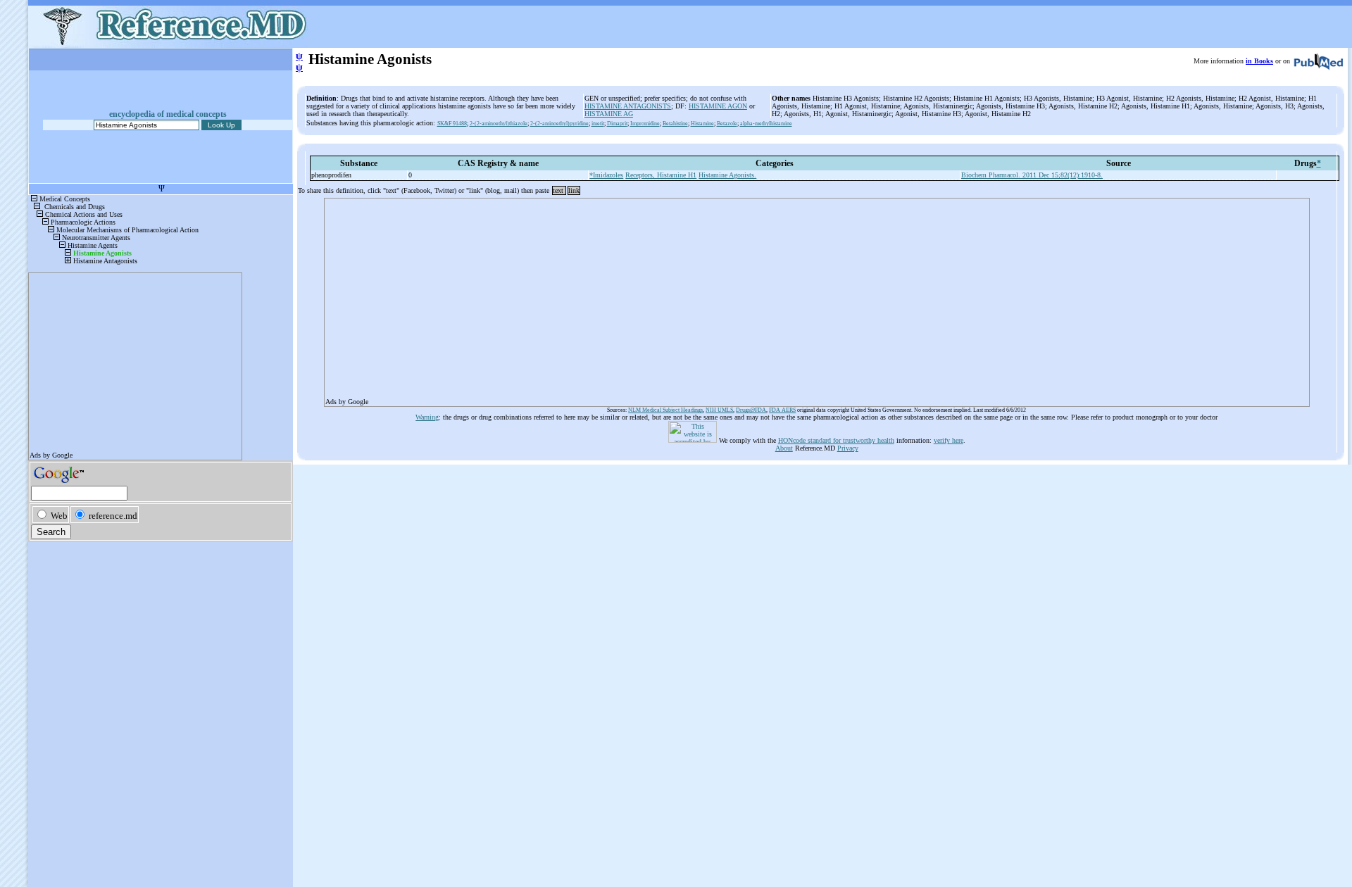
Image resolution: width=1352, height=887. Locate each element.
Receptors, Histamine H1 (660, 175)
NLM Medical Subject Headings (665, 410)
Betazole (727, 123)
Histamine (702, 123)
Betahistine (675, 123)
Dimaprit (617, 123)
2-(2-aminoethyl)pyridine (559, 123)
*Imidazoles (606, 175)
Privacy (847, 448)
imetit (598, 123)
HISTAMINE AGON (718, 106)
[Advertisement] (747, 297)
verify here (948, 440)
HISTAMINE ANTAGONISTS (627, 106)
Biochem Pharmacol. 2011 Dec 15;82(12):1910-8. (1032, 175)
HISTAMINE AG (608, 114)
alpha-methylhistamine (766, 123)
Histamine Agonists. (727, 175)
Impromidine (645, 123)
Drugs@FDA (751, 410)
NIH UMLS (719, 410)
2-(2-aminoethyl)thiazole (498, 123)
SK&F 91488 (452, 123)
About (784, 448)
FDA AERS (782, 410)
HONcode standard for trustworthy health (836, 440)
